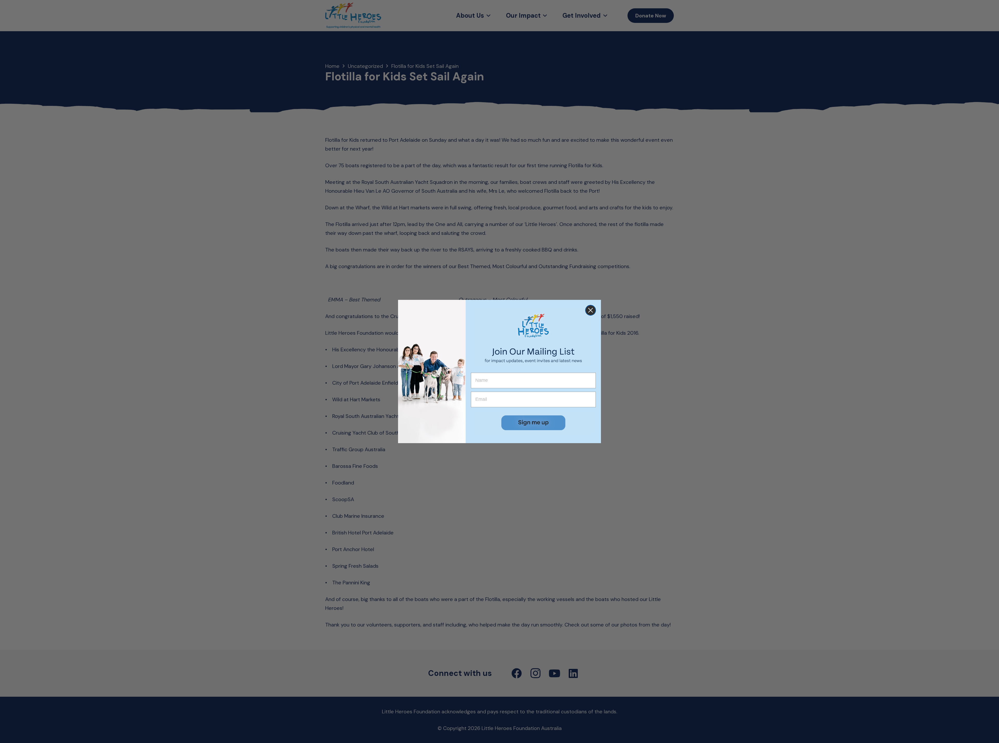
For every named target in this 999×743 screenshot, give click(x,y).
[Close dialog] (590, 310)
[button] (533, 422)
